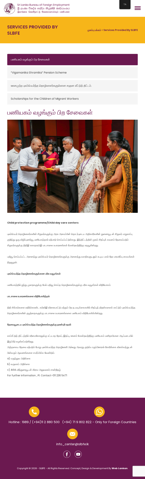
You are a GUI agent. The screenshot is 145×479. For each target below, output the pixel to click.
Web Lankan (119, 468)
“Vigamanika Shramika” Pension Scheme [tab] (39, 73)
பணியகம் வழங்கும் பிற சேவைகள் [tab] (30, 59)
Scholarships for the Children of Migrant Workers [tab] (45, 99)
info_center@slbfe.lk (72, 444)
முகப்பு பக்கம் (94, 30)
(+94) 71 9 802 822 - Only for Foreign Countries (99, 422)
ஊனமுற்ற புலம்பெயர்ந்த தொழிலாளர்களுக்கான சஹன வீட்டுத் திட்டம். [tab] (51, 86)
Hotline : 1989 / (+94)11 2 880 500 (34, 422)
